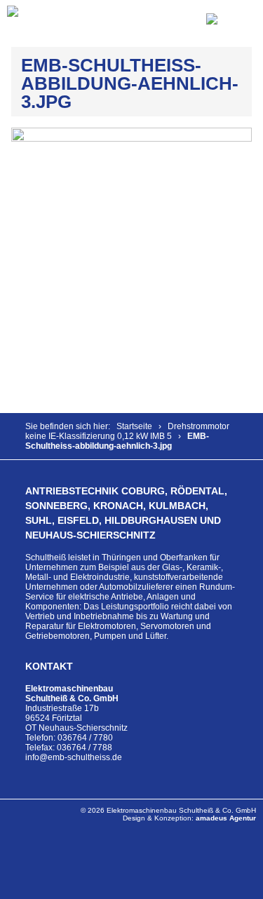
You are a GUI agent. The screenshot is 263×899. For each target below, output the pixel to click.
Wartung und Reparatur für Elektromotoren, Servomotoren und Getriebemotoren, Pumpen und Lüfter (118, 626)
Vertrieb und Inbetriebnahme (79, 616)
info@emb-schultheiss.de (73, 757)
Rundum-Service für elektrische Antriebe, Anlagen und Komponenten (130, 596)
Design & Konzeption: (189, 818)
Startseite (134, 426)
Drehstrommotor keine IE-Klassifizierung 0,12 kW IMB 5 (127, 431)
